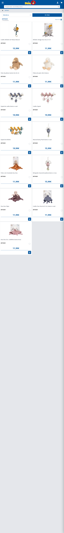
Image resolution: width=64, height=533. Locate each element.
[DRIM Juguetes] (30, 2)
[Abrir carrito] (61, 2)
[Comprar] (29, 52)
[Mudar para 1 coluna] (61, 19)
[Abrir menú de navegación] (2, 2)
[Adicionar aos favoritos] (29, 44)
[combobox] (32, 6)
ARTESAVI (3, 43)
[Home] (2, 10)
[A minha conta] (57, 2)
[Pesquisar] (58, 6)
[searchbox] (30, 6)
